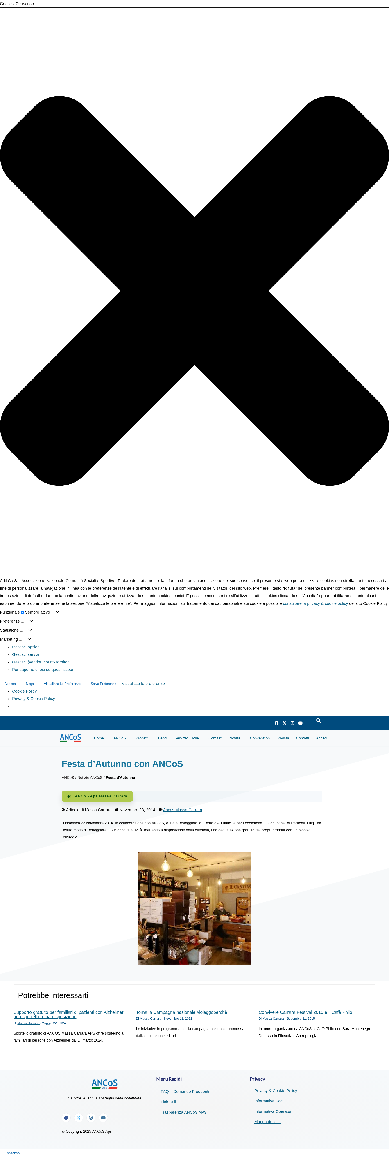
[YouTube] (300, 723)
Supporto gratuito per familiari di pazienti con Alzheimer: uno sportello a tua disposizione (69, 1014)
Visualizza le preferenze (62, 684)
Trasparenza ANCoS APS (184, 1112)
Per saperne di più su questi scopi (42, 669)
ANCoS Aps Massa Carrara (101, 796)
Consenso (12, 1153)
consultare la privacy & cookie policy (315, 603)
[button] (194, 292)
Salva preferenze (103, 684)
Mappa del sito (267, 1122)
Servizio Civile (186, 738)
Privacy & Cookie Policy (33, 698)
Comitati (215, 738)
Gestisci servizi (25, 654)
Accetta (10, 684)
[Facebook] (276, 723)
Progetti (142, 738)
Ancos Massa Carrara (182, 810)
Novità (234, 738)
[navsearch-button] (318, 720)
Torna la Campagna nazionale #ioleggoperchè (181, 1012)
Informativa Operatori (273, 1111)
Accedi (322, 738)
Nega (30, 684)
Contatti (302, 738)
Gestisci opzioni (26, 647)
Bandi (162, 738)
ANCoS (68, 778)
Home (99, 738)
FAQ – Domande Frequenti (185, 1091)
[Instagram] (292, 723)
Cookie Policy (24, 691)
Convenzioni (260, 738)
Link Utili (168, 1102)
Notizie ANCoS (89, 778)
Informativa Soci (268, 1101)
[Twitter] (284, 723)
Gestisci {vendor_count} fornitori (41, 662)
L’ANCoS (118, 738)
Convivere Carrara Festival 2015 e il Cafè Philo (305, 1012)
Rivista (283, 738)
